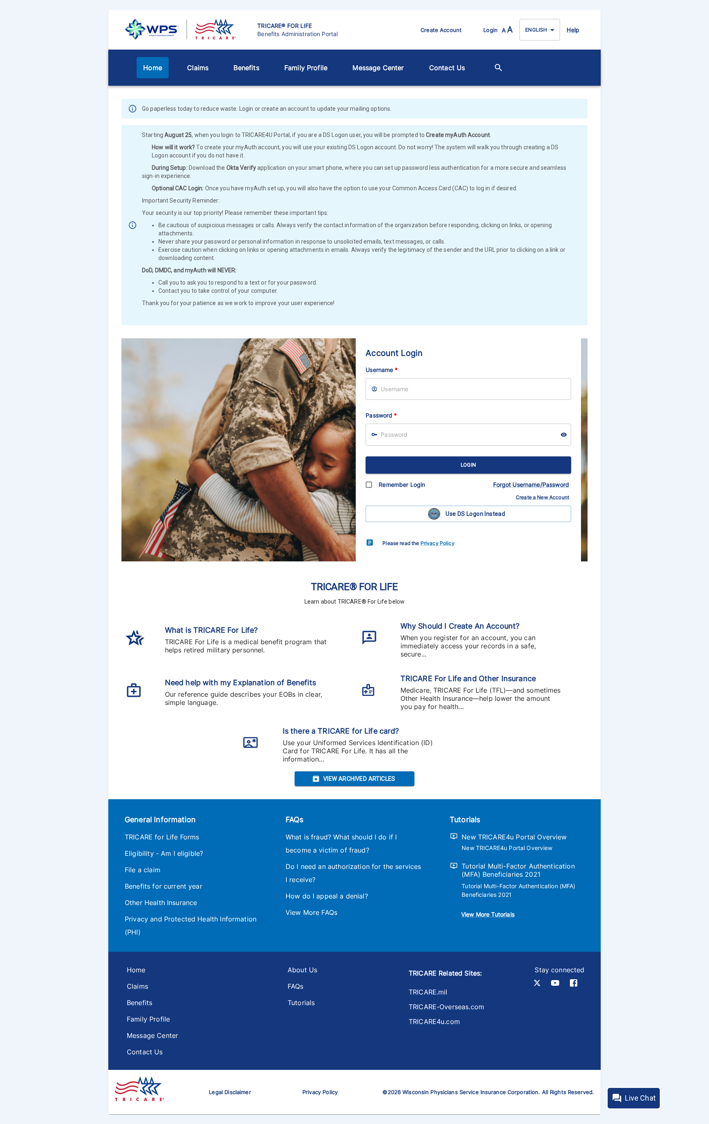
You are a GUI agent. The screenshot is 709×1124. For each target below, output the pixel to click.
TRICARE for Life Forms (162, 837)
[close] (582, 109)
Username (382, 369)
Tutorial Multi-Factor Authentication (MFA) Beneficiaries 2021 (518, 870)
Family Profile (305, 68)
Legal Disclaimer (230, 1092)
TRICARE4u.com (434, 1021)
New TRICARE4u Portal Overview (514, 837)
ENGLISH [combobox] (536, 30)
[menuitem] (153, 67)
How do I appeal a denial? (327, 896)
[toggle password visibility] (563, 434)
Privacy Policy (438, 543)
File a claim (142, 870)
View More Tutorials (488, 914)
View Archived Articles (359, 778)
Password (381, 415)
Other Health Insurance (161, 902)
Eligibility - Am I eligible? (164, 853)
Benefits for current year (163, 886)
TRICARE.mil (428, 992)
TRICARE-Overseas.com (446, 1007)
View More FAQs (311, 912)
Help (573, 29)
